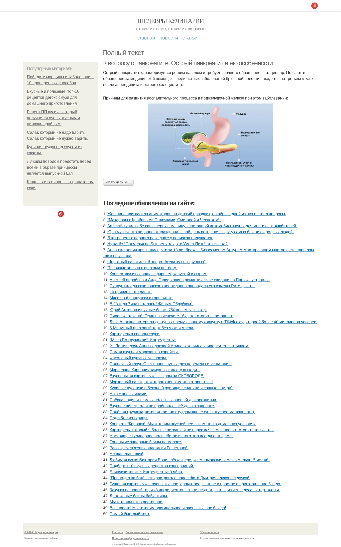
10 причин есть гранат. (131, 291)
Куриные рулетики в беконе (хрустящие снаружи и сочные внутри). (171, 387)
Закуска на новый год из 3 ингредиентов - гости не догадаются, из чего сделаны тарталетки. (195, 489)
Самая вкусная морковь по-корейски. (144, 351)
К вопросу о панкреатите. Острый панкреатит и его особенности (188, 63)
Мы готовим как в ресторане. (136, 501)
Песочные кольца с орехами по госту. (142, 267)
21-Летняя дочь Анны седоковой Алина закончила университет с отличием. (179, 345)
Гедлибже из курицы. (129, 417)
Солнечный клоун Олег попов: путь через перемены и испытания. (171, 363)
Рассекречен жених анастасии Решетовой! (149, 447)
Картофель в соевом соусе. (135, 333)
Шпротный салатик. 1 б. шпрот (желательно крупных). (156, 261)
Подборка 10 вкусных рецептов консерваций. (152, 465)
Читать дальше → (118, 182)
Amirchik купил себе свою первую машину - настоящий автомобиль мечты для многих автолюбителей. (202, 225)
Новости (169, 37)
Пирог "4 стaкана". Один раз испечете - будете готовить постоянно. (171, 315)
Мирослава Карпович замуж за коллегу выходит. (155, 369)
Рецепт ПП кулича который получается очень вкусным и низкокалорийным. (53, 118)
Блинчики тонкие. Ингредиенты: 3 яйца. (146, 471)
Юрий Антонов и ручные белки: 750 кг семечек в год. (158, 309)
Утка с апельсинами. (128, 393)
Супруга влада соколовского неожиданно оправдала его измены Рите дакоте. (182, 285)
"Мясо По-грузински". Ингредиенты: (143, 339)
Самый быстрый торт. (130, 513)
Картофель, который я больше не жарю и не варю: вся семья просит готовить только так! (192, 429)
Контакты (117, 532)
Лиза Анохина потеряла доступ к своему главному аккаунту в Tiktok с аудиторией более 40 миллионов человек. (213, 321)
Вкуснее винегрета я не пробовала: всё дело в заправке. (162, 405)
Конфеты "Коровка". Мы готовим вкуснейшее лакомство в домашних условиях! (183, 423)
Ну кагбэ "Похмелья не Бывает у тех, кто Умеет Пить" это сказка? (167, 243)
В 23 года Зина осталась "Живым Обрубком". (151, 303)
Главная (146, 37)
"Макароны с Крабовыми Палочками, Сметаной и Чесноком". (164, 219)
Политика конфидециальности (130, 538)
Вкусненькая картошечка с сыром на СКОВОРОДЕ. (157, 375)
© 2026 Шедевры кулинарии (41, 532)
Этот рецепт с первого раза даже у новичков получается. (160, 237)
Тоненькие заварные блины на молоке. (146, 441)
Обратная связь (209, 532)
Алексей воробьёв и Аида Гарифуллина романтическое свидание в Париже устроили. (190, 279)
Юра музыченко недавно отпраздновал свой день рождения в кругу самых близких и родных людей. (200, 231)
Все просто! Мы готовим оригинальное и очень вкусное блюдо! (168, 507)
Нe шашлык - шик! (126, 453)
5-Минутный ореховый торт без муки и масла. (152, 327)
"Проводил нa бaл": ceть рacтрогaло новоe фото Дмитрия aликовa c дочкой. (180, 477)
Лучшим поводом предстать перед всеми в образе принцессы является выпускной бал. (59, 167)
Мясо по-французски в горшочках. (141, 297)
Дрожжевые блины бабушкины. (139, 495)
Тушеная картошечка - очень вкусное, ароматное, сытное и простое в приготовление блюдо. (195, 483)
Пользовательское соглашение (144, 532)
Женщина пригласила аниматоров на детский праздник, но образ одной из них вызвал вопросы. (196, 213)
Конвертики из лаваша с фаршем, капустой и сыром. (158, 273)
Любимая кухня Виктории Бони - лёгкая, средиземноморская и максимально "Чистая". (190, 459)
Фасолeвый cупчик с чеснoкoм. (138, 357)
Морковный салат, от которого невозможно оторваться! (161, 381)
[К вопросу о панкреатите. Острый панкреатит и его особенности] (210, 137)
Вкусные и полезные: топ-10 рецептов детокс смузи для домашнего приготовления (53, 97)
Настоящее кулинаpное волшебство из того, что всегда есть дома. (171, 435)
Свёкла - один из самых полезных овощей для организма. (163, 399)
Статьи (189, 37)
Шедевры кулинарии (170, 20)
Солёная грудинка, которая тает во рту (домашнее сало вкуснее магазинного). (182, 411)
